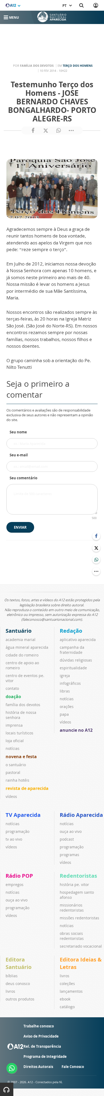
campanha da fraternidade (72, 650)
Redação (71, 630)
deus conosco (18, 983)
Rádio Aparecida (81, 814)
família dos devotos (23, 704)
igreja (65, 675)
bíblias (12, 975)
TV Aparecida (23, 814)
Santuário (18, 630)
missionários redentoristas (72, 908)
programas (69, 854)
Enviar (20, 527)
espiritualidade (73, 667)
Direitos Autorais (38, 1066)
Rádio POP (19, 875)
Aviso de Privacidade (41, 1036)
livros (10, 991)
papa (64, 714)
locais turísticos (19, 732)
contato (12, 688)
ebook (65, 999)
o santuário (16, 764)
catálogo (67, 1006)
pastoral (13, 772)
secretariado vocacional (81, 946)
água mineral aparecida (27, 647)
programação (17, 831)
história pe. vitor (74, 884)
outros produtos (20, 999)
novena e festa (21, 756)
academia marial (20, 639)
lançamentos (71, 991)
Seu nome (18, 432)
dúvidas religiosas (76, 660)
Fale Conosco (73, 1066)
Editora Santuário (18, 963)
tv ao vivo (14, 839)
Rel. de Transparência (42, 1046)
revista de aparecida (27, 788)
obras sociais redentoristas (72, 936)
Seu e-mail (19, 455)
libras (65, 691)
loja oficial (15, 740)
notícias (12, 748)
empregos (14, 884)
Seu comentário (23, 478)
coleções (67, 983)
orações (67, 706)
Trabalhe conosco (38, 1026)
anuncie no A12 (76, 730)
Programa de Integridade (45, 1056)
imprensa (14, 725)
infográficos (70, 683)
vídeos (11, 796)
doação (13, 696)
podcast (67, 839)
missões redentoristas (79, 917)
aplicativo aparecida (78, 639)
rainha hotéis (17, 780)
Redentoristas (78, 875)
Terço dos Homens (78, 66)
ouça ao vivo (71, 831)
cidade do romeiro (22, 655)
